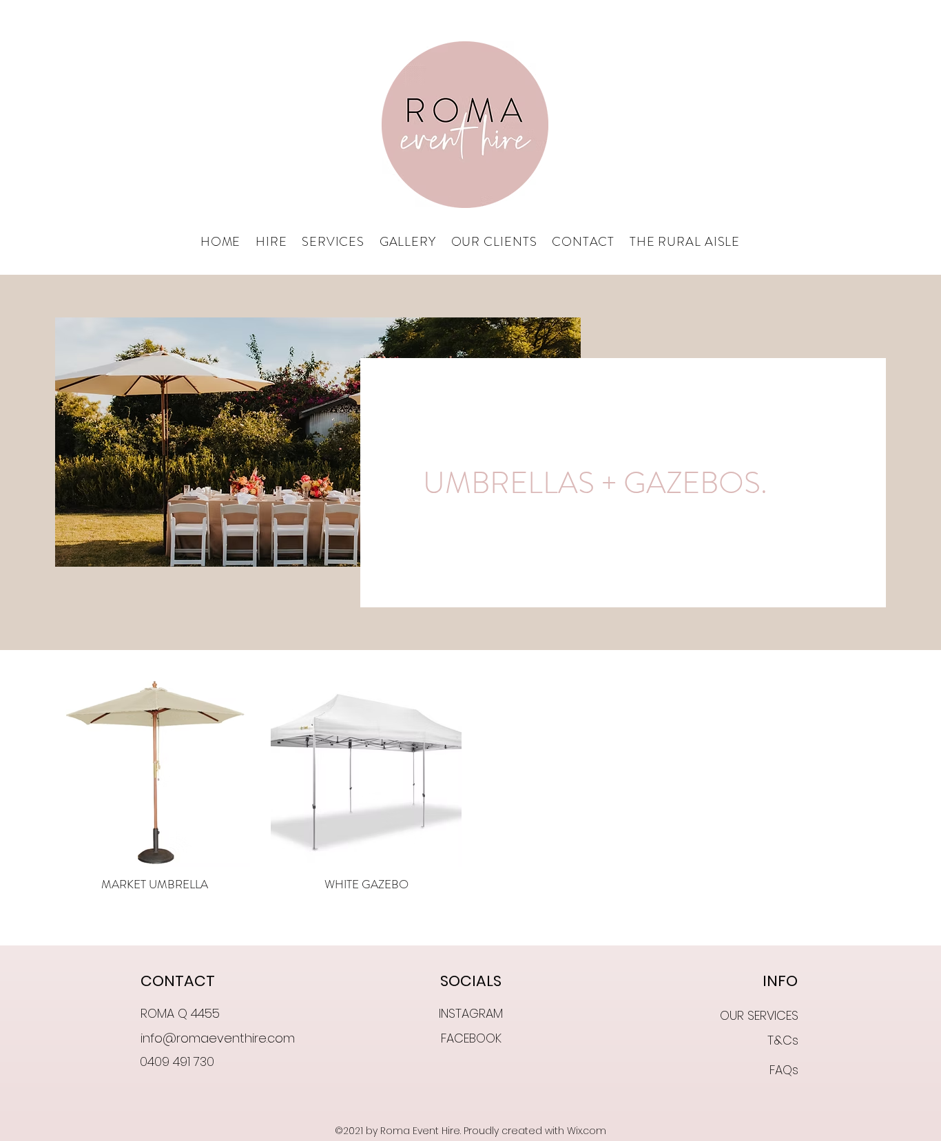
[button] (271, 242)
